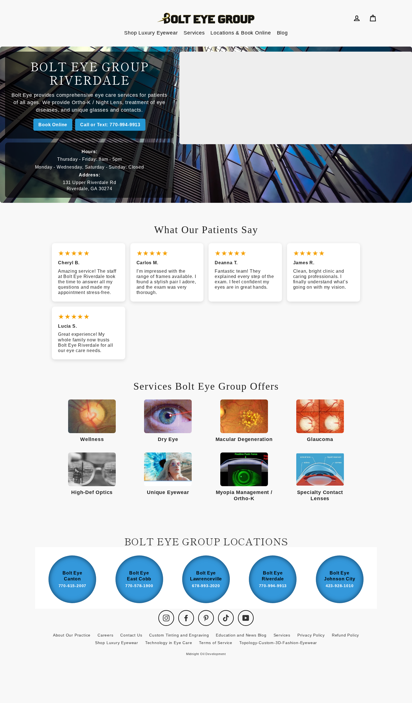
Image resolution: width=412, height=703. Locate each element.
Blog (282, 33)
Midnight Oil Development (206, 654)
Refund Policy (345, 635)
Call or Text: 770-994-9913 (110, 124)
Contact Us (131, 635)
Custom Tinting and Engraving (179, 635)
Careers (106, 635)
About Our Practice (72, 635)
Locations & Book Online (240, 33)
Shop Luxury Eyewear (151, 33)
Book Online (52, 124)
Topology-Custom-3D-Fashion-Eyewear (278, 642)
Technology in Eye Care (168, 642)
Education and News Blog (241, 635)
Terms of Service (215, 642)
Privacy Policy (311, 635)
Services (194, 33)
